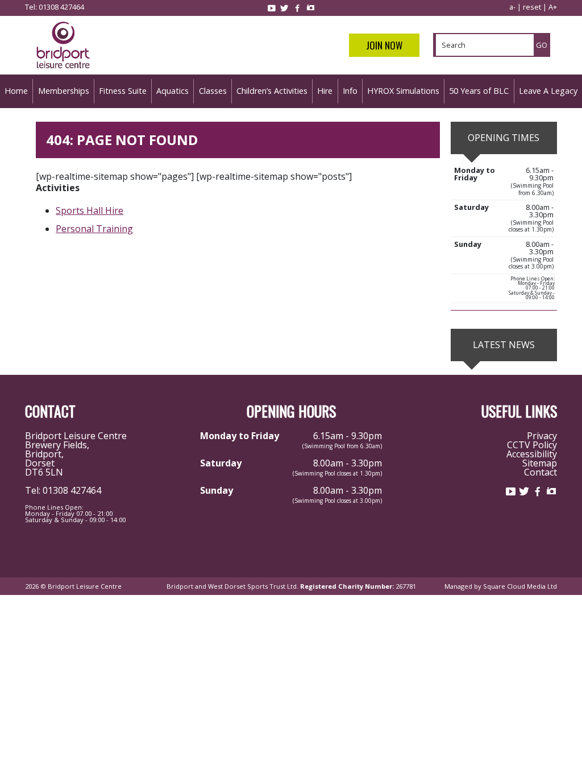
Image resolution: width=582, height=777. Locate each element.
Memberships (63, 90)
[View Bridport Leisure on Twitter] (284, 8)
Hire (324, 90)
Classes (213, 90)
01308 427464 (61, 7)
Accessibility (531, 454)
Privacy (542, 435)
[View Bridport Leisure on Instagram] (310, 8)
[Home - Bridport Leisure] (63, 70)
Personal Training (94, 228)
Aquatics (172, 90)
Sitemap (539, 463)
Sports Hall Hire (89, 210)
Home (16, 90)
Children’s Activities (271, 90)
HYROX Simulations (403, 90)
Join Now (384, 45)
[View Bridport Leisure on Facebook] (297, 8)
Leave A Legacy (548, 90)
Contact (540, 472)
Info (350, 90)
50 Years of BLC (479, 90)
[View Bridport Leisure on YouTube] (271, 8)
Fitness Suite (123, 90)
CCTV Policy (532, 445)
